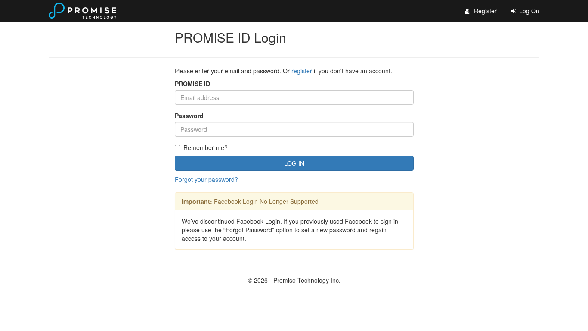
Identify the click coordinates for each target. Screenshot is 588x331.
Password (189, 115)
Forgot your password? (206, 179)
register (301, 70)
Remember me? (205, 147)
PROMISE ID (192, 83)
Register (484, 10)
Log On (528, 10)
